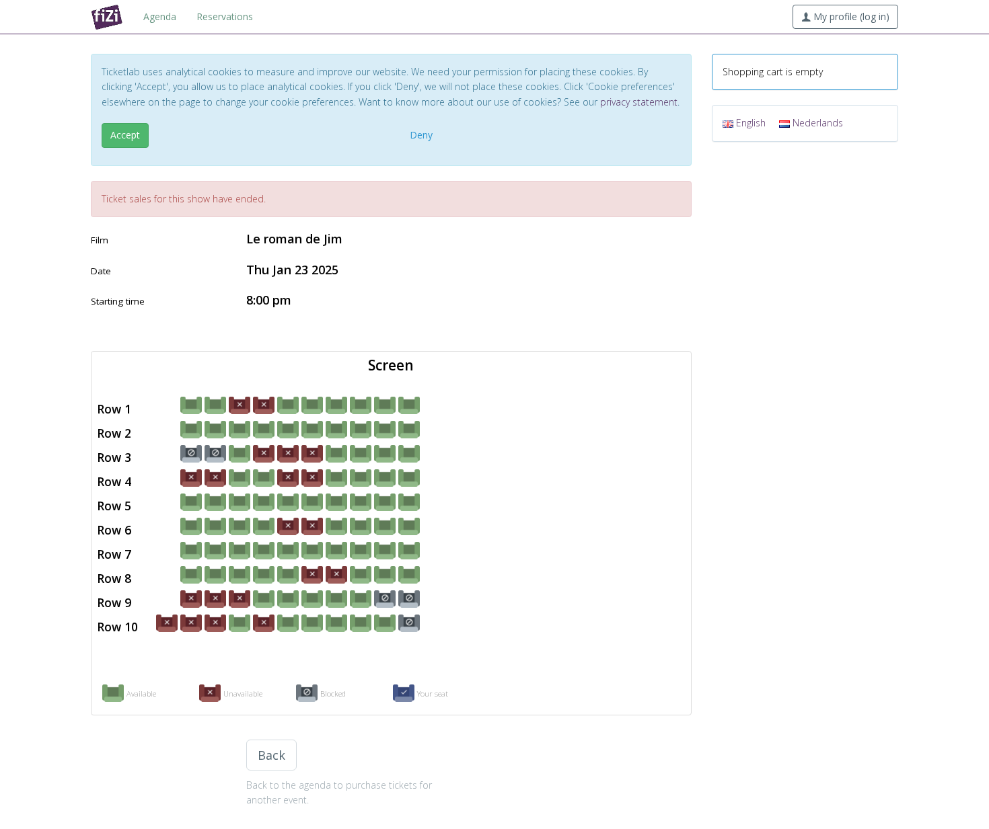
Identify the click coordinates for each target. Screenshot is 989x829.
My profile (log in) (850, 16)
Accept (125, 134)
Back (271, 755)
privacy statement (638, 101)
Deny (421, 134)
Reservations (224, 16)
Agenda (159, 16)
